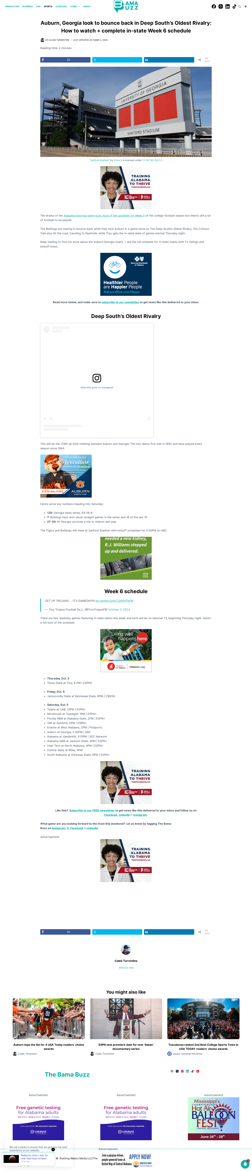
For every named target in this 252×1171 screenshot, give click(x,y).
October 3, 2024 (119, 609)
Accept (16, 1158)
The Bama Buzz (67, 1074)
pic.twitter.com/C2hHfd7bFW (114, 600)
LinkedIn (124, 815)
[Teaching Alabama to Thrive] (126, 187)
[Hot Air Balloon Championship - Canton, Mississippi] (213, 1118)
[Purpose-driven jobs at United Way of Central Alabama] (126, 1159)
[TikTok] (234, 6)
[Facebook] (214, 6)
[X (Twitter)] (177, 1071)
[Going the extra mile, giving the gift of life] (126, 558)
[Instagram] (221, 6)
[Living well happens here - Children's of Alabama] (126, 650)
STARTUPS (61, 6)
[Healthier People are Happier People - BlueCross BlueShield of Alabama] (126, 274)
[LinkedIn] (227, 6)
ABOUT (87, 6)
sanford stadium (100, 160)
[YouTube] (197, 1071)
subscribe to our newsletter (120, 302)
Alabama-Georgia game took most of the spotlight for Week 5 (104, 215)
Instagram (140, 815)
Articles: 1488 (126, 968)
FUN (38, 6)
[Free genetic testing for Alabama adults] (38, 1118)
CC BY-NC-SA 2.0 (152, 160)
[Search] (239, 6)
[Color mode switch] (245, 6)
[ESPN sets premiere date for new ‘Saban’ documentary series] (126, 1018)
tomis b (118, 160)
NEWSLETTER (12, 6)
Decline (33, 1158)
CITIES (73, 6)
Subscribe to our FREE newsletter (92, 810)
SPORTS (48, 6)
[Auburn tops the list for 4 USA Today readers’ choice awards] (49, 1018)
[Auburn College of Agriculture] (66, 476)
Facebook (110, 815)
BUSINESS (27, 6)
